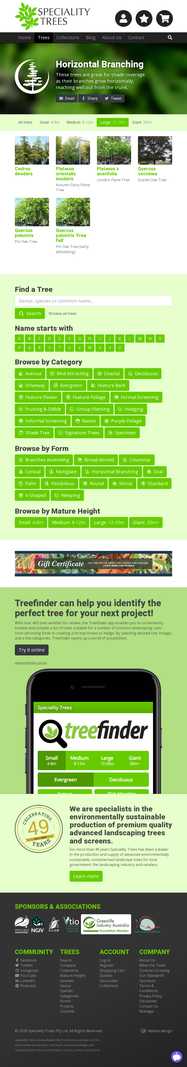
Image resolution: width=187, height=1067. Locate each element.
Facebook (28, 960)
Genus (65, 985)
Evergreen (70, 385)
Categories (69, 995)
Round (96, 483)
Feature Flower (40, 397)
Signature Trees (82, 433)
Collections (67, 37)
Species (66, 990)
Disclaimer (148, 1000)
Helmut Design (160, 1030)
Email (69, 98)
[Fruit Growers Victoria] (147, 923)
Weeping (70, 495)
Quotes (106, 975)
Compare (68, 965)
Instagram (29, 970)
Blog (90, 37)
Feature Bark (110, 385)
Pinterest (28, 985)
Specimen (125, 433)
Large (112, 122)
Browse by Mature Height (57, 511)
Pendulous (62, 483)
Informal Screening (45, 421)
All (25, 122)
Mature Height (72, 975)
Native (88, 421)
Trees (43, 37)
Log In (105, 960)
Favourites (109, 980)
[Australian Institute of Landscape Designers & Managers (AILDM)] (54, 923)
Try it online (32, 650)
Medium (80, 122)
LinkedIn (27, 980)
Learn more (86, 876)
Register (107, 965)
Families (67, 980)
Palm (30, 483)
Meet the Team (152, 965)
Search (33, 313)
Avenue (33, 373)
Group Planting (92, 409)
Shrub (125, 483)
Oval (157, 472)
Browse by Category (48, 362)
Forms (65, 1000)
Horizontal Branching (114, 472)
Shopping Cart (112, 970)
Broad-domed (98, 460)
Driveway (34, 385)
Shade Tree (37, 433)
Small (49, 122)
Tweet (116, 98)
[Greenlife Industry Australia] (106, 924)
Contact (136, 37)
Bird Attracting (72, 373)
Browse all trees (62, 313)
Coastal (111, 373)
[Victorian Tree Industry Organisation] (71, 923)
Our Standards (151, 975)
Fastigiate (66, 472)
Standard (157, 483)
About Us (111, 37)
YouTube (28, 975)
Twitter (26, 965)
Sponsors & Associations (57, 907)
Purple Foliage (126, 421)
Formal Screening (139, 397)
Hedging (133, 409)
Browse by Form (42, 448)
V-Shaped (35, 495)
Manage (146, 1011)
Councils (67, 1011)
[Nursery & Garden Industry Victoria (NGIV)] (38, 923)
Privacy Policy (150, 995)
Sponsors (147, 980)
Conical (32, 472)
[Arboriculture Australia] (22, 923)
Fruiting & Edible (42, 409)
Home (24, 37)
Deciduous (146, 373)
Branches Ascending (46, 460)
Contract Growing (154, 970)
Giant (142, 122)
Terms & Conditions (148, 988)
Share (92, 98)
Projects (67, 1006)
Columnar (139, 460)
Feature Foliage (89, 397)
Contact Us (148, 1006)
